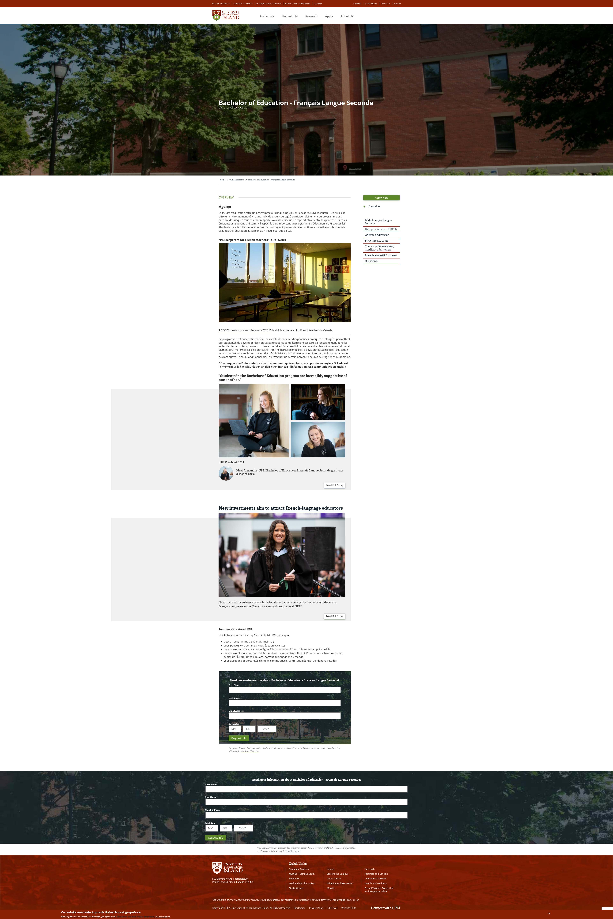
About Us (347, 16)
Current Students (243, 3)
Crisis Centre (334, 878)
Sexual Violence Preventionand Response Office (379, 890)
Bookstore (294, 878)
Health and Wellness (376, 883)
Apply (329, 16)
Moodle (331, 888)
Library (330, 868)
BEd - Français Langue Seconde (378, 222)
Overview (374, 206)
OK (549, 913)
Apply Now (381, 197)
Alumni (318, 3)
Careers (357, 3)
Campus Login (307, 873)
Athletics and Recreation (340, 883)
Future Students (221, 3)
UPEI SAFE (333, 907)
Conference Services (375, 878)
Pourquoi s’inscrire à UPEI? (381, 229)
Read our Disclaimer (250, 751)
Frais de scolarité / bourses (381, 255)
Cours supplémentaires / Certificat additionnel (379, 248)
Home (223, 179)
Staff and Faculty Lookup (302, 883)
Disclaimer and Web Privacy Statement (135, 916)
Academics (266, 16)
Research (311, 16)
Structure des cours (376, 240)
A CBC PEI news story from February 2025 (243, 330)
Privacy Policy (316, 907)
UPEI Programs (236, 179)
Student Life (289, 16)
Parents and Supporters (297, 3)
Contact (385, 3)
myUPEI (397, 3)
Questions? (371, 261)
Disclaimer (299, 907)
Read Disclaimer (162, 916)
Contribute (371, 3)
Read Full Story (335, 485)
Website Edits (348, 907)
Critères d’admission (377, 235)
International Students (268, 3)
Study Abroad (296, 888)
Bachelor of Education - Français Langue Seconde (271, 179)
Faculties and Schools (376, 873)
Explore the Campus (337, 873)
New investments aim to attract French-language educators (281, 508)
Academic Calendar (299, 868)
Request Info (238, 738)
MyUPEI (293, 873)
